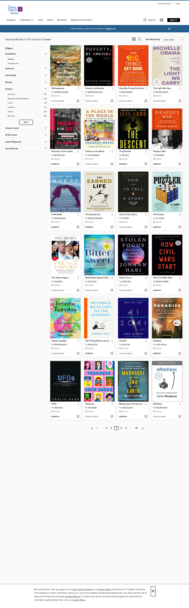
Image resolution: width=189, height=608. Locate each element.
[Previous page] (92, 428)
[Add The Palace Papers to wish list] (78, 290)
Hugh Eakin (160, 155)
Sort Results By (153, 39)
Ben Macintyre (59, 155)
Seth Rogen (92, 407)
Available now (13, 63)
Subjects (11, 20)
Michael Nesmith (60, 344)
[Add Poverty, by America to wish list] (112, 101)
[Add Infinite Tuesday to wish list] (78, 353)
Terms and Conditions (82, 589)
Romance (62, 20)
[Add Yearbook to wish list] (112, 417)
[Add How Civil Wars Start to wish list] (179, 290)
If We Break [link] (56, 214)
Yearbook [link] (89, 404)
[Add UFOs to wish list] (78, 417)
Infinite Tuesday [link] (58, 341)
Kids (40, 20)
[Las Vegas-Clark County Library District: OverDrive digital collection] (15, 9)
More (26, 122)
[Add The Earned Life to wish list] (112, 227)
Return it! (110, 28)
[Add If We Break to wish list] (78, 227)
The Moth (125, 218)
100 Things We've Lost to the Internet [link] (98, 341)
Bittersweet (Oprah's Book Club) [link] (98, 278)
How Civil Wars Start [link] (162, 278)
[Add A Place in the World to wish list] (112, 164)
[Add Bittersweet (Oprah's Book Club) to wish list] (112, 290)
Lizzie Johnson (161, 344)
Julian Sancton (127, 407)
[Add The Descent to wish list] (145, 164)
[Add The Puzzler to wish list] (179, 227)
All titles (11, 59)
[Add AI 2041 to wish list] (145, 353)
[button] (165, 4)
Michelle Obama (162, 92)
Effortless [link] (157, 404)
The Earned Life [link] (92, 214)
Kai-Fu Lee (126, 344)
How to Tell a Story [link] (128, 214)
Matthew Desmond (95, 92)
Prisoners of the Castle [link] (62, 151)
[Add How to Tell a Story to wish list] (145, 227)
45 (136, 428)
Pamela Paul (93, 344)
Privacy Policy (104, 589)
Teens (50, 20)
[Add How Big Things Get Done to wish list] (145, 101)
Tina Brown (58, 281)
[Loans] (162, 20)
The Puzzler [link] (158, 214)
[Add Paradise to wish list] (179, 353)
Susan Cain (92, 281)
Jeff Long (125, 155)
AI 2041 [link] (122, 341)
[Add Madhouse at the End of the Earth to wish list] (145, 417)
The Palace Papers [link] (60, 278)
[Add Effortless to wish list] (179, 417)
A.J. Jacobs (160, 218)
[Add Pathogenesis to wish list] (78, 101)
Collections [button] (26, 20)
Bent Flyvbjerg (127, 92)
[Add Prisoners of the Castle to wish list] (78, 164)
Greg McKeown (161, 407)
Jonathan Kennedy (61, 92)
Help (178, 4)
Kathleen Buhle (60, 218)
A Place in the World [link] (94, 151)
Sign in (173, 20)
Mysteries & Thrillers (81, 20)
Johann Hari (126, 281)
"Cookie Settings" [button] (72, 596)
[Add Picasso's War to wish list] (179, 164)
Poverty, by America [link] (94, 88)
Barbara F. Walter (162, 281)
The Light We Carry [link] (162, 88)
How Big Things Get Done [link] (131, 88)
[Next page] (142, 428)
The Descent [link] (125, 151)
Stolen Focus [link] (125, 278)
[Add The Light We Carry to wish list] (179, 101)
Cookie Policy (78, 600)
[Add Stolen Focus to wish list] (145, 290)
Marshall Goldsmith (95, 218)
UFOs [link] (54, 404)
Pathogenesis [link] (57, 88)
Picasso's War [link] (159, 151)
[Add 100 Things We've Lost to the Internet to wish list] (112, 353)
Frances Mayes (93, 155)
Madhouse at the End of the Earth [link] (132, 404)
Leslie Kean (58, 407)
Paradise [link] (157, 341)
